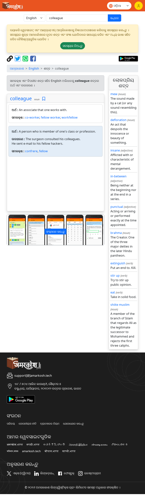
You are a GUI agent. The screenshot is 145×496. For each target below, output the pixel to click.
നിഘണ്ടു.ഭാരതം (99, 444)
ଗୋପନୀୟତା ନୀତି (27, 423)
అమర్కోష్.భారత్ (54, 444)
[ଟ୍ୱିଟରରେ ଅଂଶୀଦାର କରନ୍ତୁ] (18, 58)
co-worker (32, 117)
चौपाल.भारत (52, 451)
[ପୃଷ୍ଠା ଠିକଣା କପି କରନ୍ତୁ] (10, 58)
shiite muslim (120, 305)
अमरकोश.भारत (15, 444)
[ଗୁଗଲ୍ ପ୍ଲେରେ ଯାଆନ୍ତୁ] (128, 58)
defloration (118, 120)
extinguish (117, 263)
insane (115, 150)
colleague (21, 98)
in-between (118, 176)
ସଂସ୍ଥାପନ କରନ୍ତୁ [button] (55, 231)
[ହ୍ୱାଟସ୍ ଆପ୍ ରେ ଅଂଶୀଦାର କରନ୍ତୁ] (25, 58)
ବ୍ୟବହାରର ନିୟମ (49, 423)
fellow (43, 151)
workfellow (70, 117)
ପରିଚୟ (11, 423)
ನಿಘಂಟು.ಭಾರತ (119, 444)
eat (112, 292)
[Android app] (21, 399)
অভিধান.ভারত (12, 451)
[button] (14, 229)
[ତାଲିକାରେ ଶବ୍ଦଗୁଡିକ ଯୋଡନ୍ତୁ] (43, 98)
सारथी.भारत (69, 451)
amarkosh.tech (31, 451)
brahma (116, 233)
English (34, 68)
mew (113, 94)
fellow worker (50, 117)
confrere (31, 151)
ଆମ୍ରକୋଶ (17, 68)
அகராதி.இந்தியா (78, 444)
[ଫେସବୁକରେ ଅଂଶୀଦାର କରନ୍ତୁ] (33, 58)
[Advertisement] (55, 184)
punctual (116, 207)
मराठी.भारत (33, 444)
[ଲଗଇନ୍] (138, 6)
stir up (115, 275)
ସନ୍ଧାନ (114, 18)
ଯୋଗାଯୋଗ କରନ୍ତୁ (73, 423)
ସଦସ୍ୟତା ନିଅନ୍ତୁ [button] (73, 46)
